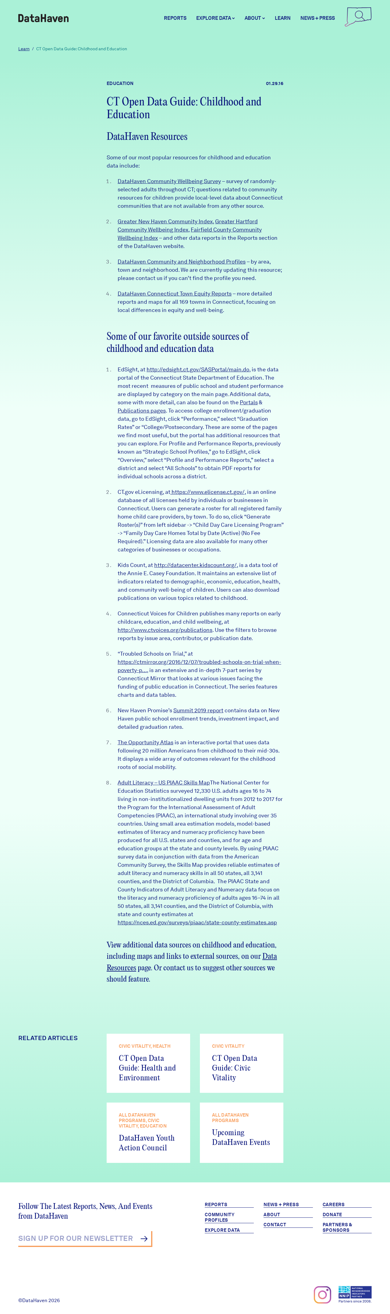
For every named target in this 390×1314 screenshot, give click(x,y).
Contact (275, 1224)
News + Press (317, 18)
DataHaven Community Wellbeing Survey (169, 181)
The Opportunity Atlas (145, 742)
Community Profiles (220, 1217)
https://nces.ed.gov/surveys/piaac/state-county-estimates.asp (197, 922)
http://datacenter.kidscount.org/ (195, 565)
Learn (283, 18)
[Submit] (143, 1238)
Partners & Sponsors (338, 1227)
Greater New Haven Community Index (165, 221)
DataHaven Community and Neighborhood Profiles (182, 261)
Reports (175, 18)
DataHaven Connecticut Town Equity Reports (175, 293)
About (272, 1214)
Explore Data (222, 1230)
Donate (332, 1214)
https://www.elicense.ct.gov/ (207, 492)
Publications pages (142, 410)
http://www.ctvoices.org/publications (165, 630)
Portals (249, 402)
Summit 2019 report (198, 710)
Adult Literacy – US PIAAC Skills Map (164, 782)
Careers (334, 1204)
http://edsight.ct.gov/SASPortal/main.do (198, 369)
